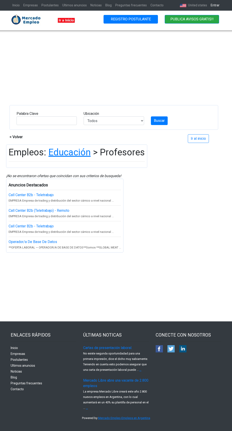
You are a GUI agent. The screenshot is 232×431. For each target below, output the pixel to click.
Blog (108, 5)
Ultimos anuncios (74, 5)
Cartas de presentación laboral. (107, 348)
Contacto (157, 5)
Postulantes (50, 5)
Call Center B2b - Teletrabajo (31, 195)
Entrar (215, 5)
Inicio (16, 5)
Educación (69, 152)
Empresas (30, 5)
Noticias (96, 5)
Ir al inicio (198, 138)
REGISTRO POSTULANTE (131, 19)
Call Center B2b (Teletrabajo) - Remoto (39, 210)
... (140, 369)
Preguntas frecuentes (131, 5)
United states (197, 5)
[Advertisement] (116, 64)
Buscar (159, 120)
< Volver (16, 137)
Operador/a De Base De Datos (33, 242)
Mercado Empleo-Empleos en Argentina (124, 418)
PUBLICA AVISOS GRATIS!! (192, 19)
